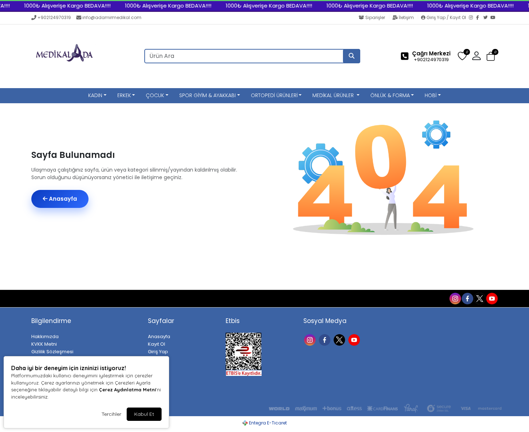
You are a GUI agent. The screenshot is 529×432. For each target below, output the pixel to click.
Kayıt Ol (156, 344)
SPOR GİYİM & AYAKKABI (207, 95)
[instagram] (455, 297)
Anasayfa (62, 199)
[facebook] (467, 297)
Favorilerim (399, 297)
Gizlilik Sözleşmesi (52, 351)
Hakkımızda (45, 336)
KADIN (95, 95)
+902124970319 (54, 17)
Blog (62, 298)
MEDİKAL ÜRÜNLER (333, 95)
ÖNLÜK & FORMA (390, 95)
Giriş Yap (158, 351)
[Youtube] (355, 339)
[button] (490, 56)
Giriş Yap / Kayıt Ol (446, 17)
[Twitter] (486, 18)
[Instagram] (472, 18)
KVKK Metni (44, 344)
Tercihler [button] (111, 414)
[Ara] (351, 56)
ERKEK (124, 95)
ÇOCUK (155, 95)
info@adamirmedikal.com (111, 17)
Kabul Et (144, 414)
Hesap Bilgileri (90, 298)
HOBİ (431, 95)
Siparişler (375, 17)
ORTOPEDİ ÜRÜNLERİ (274, 95)
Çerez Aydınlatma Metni (127, 389)
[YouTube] (494, 18)
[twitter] (479, 297)
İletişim (406, 17)
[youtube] (491, 297)
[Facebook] (479, 18)
